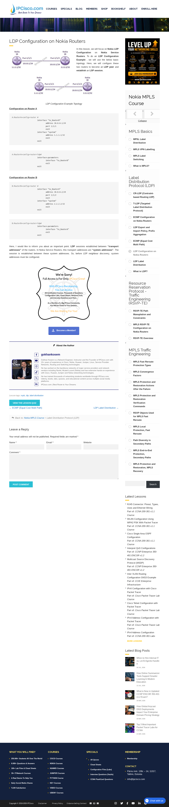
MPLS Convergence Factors (143, 374)
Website (87, 442)
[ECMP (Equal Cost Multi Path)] (134, 114)
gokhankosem (50, 354)
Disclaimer (42, 803)
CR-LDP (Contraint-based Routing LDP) (143, 195)
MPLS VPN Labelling (144, 149)
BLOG (79, 8)
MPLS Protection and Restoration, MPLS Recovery (144, 467)
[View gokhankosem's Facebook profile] (36, 355)
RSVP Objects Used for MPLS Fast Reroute (143, 416)
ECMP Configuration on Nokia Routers (144, 219)
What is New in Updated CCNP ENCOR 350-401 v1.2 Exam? (148, 694)
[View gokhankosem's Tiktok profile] (36, 372)
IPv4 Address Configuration (140, 632)
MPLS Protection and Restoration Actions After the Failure (144, 385)
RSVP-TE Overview (143, 338)
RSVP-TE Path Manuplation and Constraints (142, 314)
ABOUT (133, 8)
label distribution (36, 395)
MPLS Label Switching (139, 158)
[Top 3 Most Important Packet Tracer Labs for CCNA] (129, 728)
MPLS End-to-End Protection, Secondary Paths (142, 454)
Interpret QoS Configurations (141, 548)
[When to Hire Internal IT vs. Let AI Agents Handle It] (129, 661)
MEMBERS (91, 8)
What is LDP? (140, 271)
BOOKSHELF (118, 8)
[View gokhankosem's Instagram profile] (36, 366)
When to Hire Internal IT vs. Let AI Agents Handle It (148, 661)
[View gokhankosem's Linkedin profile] (36, 384)
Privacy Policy (57, 803)
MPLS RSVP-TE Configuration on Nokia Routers (142, 328)
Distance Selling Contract (76, 803)
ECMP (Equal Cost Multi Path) (26, 408)
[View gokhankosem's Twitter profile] (36, 378)
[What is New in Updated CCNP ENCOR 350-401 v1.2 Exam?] (129, 694)
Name (13, 442)
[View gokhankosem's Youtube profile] (36, 361)
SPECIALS (66, 8)
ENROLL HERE (149, 8)
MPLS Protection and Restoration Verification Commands (144, 401)
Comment (14, 452)
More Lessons (134, 641)
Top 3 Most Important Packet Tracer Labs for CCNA (147, 727)
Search (152, 484)
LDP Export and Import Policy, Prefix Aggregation (144, 231)
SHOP (104, 8)
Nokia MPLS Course (34, 418)
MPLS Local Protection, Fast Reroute (141, 430)
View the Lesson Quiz (24, 403)
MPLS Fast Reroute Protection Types (143, 363)
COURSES (51, 8)
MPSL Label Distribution (139, 141)
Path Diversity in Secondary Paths (142, 442)
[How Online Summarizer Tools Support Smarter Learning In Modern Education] (129, 676)
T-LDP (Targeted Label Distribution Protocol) (142, 207)
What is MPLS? (141, 166)
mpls (23, 395)
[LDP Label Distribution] (152, 114)
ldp (27, 395)
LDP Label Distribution (105, 408)
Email (49, 442)
